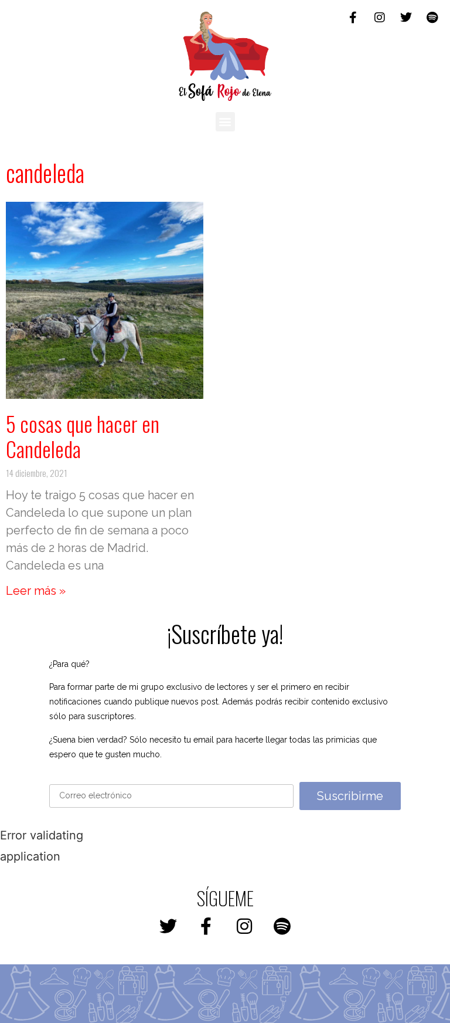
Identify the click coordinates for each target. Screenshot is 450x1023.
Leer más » (36, 591)
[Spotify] (432, 17)
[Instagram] (379, 17)
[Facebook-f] (353, 17)
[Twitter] (406, 17)
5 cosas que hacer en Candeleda (82, 436)
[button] (225, 121)
